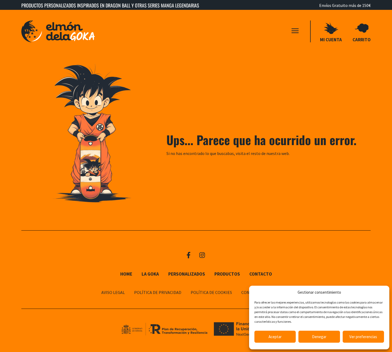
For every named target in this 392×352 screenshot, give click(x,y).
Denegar (319, 336)
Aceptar (275, 336)
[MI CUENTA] (331, 28)
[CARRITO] (361, 28)
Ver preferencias (363, 336)
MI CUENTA (331, 40)
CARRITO (362, 40)
